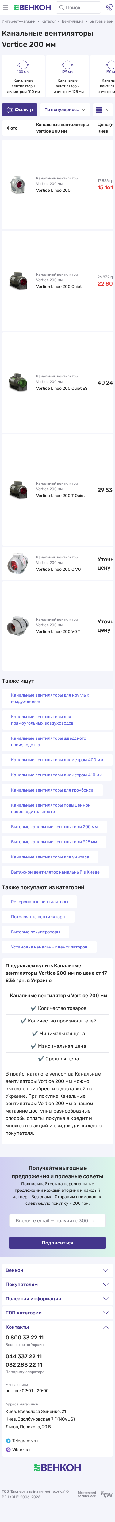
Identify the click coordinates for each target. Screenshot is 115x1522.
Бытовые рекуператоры (35, 932)
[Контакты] (109, 7)
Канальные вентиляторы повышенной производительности (51, 808)
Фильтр (24, 110)
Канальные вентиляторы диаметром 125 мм (68, 86)
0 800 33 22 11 (25, 1337)
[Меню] (5, 7)
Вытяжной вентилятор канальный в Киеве (55, 872)
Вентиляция (72, 21)
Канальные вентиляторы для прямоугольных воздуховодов (42, 720)
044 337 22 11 (24, 1356)
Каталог (48, 21)
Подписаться (57, 1243)
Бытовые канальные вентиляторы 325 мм (54, 842)
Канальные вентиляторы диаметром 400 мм (57, 760)
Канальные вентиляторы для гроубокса (52, 790)
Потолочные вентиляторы (38, 916)
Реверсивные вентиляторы (39, 901)
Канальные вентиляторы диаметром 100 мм (23, 86)
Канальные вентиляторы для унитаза (50, 857)
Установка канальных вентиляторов (49, 947)
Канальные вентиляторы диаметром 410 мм (56, 775)
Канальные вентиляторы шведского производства (48, 741)
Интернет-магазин (18, 21)
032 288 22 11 (24, 1364)
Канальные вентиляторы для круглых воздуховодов (50, 698)
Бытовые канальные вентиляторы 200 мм (54, 826)
